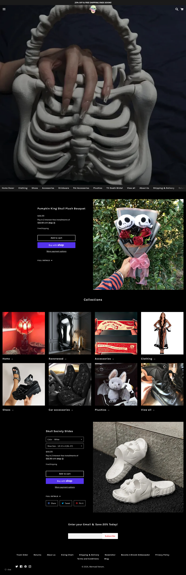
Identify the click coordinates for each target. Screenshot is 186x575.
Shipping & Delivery (163, 188)
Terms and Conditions (88, 559)
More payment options (56, 251)
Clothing (22, 188)
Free (39, 228)
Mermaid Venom (96, 566)
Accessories (48, 188)
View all (131, 188)
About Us (144, 188)
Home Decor (8, 188)
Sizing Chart (67, 555)
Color (49, 439)
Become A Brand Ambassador (135, 555)
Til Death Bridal (115, 188)
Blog (106, 559)
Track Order (22, 555)
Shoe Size (51, 446)
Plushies (97, 188)
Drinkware (63, 188)
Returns (37, 555)
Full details (43, 260)
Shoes (35, 188)
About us (51, 555)
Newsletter (110, 555)
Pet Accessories (81, 188)
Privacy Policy (162, 555)
